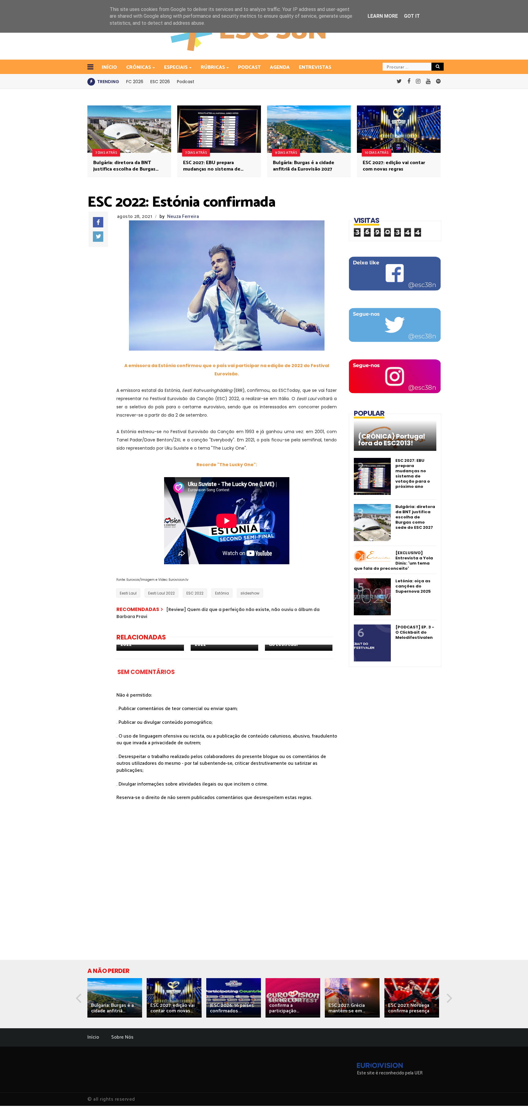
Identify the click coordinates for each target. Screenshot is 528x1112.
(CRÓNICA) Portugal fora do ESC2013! (391, 440)
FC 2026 (134, 82)
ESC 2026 (160, 82)
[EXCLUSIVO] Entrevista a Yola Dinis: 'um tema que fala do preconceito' (393, 560)
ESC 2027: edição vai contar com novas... (172, 1008)
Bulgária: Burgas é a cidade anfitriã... (112, 1008)
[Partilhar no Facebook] (98, 222)
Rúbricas (213, 67)
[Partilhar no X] (98, 236)
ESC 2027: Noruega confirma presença (408, 1008)
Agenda (280, 67)
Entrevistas (315, 67)
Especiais (176, 67)
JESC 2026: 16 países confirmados (232, 1008)
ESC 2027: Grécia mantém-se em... (346, 1008)
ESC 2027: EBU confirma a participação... (285, 1005)
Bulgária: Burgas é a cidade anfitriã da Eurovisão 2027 (303, 166)
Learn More (383, 16)
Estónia (222, 593)
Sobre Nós (122, 1037)
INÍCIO (109, 67)
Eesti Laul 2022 (161, 593)
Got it (412, 16)
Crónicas (138, 67)
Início (93, 1037)
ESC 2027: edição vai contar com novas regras (394, 166)
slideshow (249, 593)
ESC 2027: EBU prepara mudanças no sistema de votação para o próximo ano (215, 166)
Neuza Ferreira (183, 216)
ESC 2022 (195, 593)
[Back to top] (513, 1097)
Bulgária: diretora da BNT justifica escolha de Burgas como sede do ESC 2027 (124, 166)
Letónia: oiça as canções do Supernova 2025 (413, 586)
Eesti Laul (128, 593)
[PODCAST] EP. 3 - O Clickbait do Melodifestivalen (414, 632)
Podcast (249, 67)
